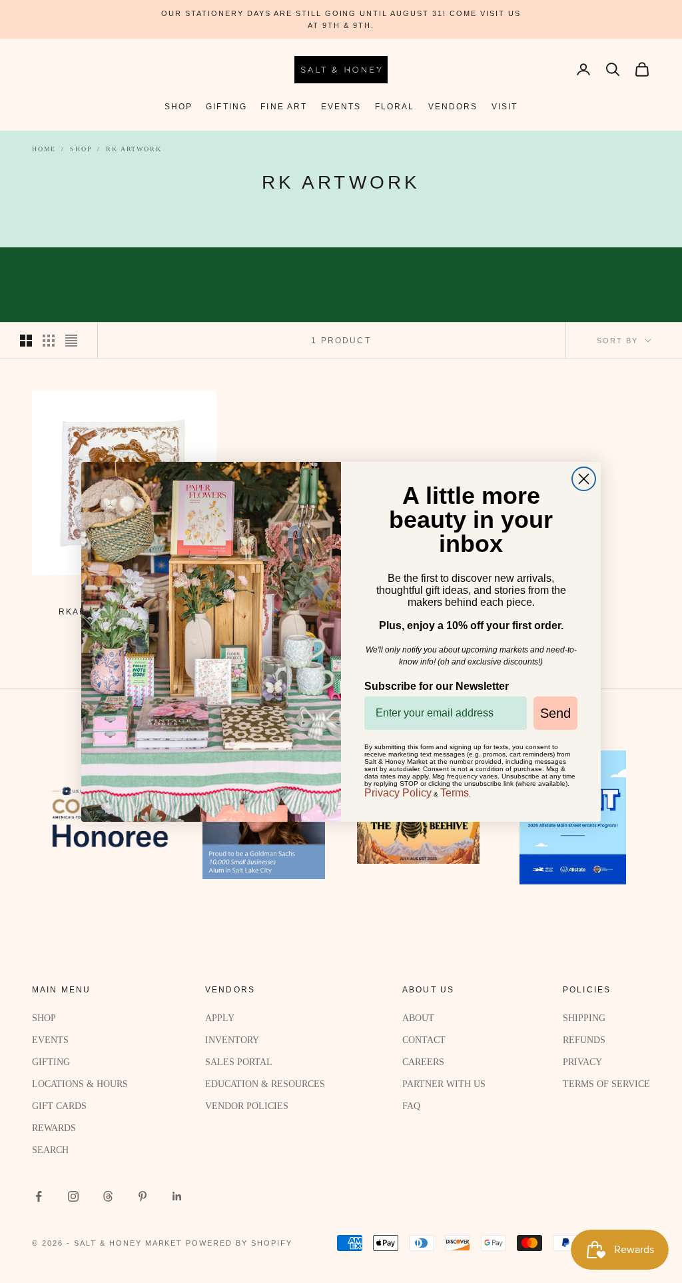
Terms (454, 792)
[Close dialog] (583, 479)
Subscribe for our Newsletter (436, 686)
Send (555, 713)
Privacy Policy (398, 792)
